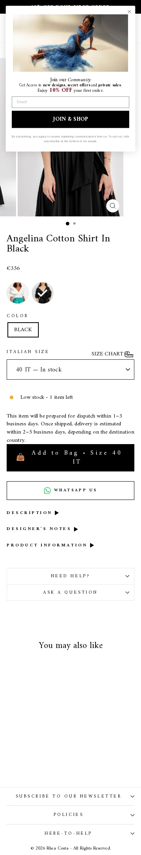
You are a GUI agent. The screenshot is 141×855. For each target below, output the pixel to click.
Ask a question (70, 592)
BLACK (23, 330)
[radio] (18, 293)
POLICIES (68, 815)
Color (18, 316)
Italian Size (28, 352)
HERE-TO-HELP (68, 833)
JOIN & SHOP (70, 119)
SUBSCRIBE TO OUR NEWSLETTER (68, 796)
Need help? (70, 576)
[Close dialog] (129, 11)
